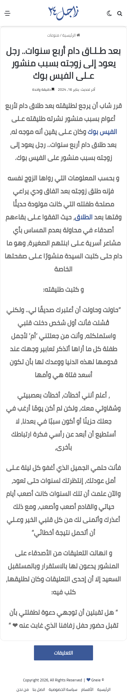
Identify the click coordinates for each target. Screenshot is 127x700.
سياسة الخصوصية (63, 689)
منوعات (53, 35)
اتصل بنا (38, 689)
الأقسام (87, 689)
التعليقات (63, 652)
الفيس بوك (102, 131)
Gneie (96, 679)
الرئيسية (69, 35)
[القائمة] (7, 15)
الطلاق (84, 217)
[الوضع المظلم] (109, 15)
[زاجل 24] (63, 13)
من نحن (23, 689)
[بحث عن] (120, 15)
